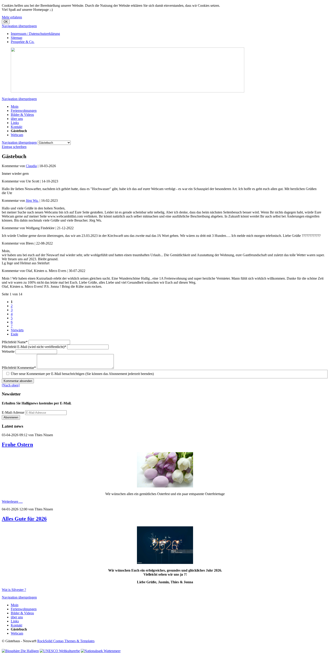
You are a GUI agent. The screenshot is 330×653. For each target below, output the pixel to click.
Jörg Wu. (32, 200)
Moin (14, 106)
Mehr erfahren (12, 17)
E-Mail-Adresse (13, 412)
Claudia (31, 166)
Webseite (8, 351)
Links (15, 123)
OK (6, 21)
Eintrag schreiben (14, 147)
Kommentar (19, 368)
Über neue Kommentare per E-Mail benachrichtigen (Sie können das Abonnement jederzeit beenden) (82, 374)
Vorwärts (17, 330)
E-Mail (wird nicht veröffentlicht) (34, 347)
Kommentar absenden (18, 381)
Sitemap (16, 38)
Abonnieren (11, 417)
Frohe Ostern (17, 444)
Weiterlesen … (12, 501)
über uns (17, 119)
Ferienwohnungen (24, 110)
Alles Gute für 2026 (24, 519)
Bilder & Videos (22, 115)
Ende (14, 334)
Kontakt (16, 127)
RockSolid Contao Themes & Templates (66, 641)
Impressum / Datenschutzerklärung (35, 34)
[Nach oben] (11, 385)
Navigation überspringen (19, 26)
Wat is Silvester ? (14, 590)
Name (15, 342)
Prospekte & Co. (22, 42)
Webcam (17, 135)
